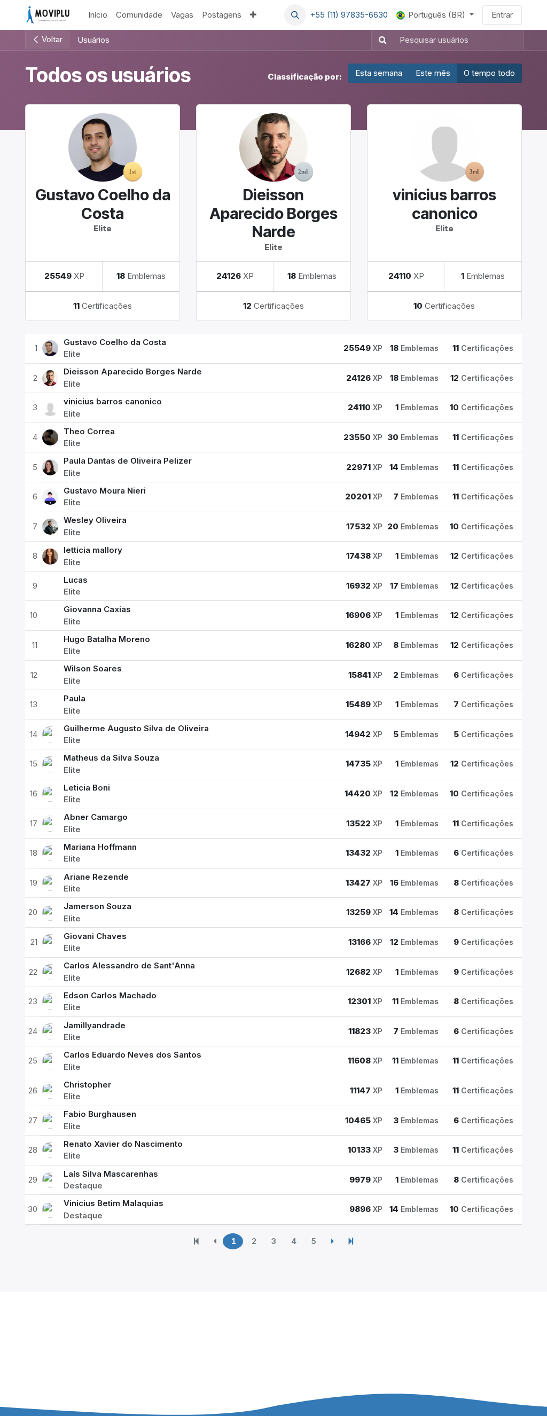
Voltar (51, 39)
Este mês (433, 73)
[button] (295, 15)
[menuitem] (98, 15)
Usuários (93, 40)
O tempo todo (489, 73)
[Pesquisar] (380, 40)
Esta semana (378, 73)
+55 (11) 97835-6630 (349, 15)
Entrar (502, 15)
